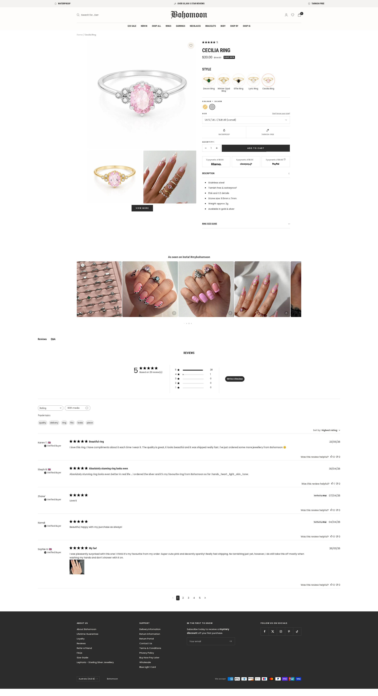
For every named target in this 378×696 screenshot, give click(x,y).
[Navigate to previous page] (173, 598)
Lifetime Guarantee (87, 633)
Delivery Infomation (150, 629)
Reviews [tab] (42, 339)
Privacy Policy (146, 652)
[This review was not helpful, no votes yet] (337, 457)
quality (42, 422)
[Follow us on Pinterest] (289, 631)
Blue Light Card (147, 667)
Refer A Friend (84, 648)
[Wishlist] (292, 15)
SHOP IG (246, 26)
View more (142, 208)
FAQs (79, 652)
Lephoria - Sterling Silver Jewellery (95, 662)
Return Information (149, 633)
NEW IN (144, 26)
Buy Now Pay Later (149, 657)
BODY (223, 26)
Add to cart (255, 148)
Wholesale (145, 662)
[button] (83, 289)
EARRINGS (180, 26)
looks (80, 422)
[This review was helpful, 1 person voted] (332, 484)
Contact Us (145, 643)
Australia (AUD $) (87, 678)
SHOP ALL (156, 26)
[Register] (230, 641)
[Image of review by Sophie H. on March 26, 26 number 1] (77, 567)
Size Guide (82, 657)
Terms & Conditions (150, 648)
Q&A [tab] (53, 339)
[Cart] (299, 15)
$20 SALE (132, 26)
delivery (54, 422)
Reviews (81, 643)
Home (80, 34)
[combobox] (50, 408)
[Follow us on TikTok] (297, 631)
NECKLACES (195, 26)
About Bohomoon (86, 629)
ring (64, 422)
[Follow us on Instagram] (281, 631)
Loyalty (80, 638)
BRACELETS (210, 26)
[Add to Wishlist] (190, 45)
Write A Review (235, 378)
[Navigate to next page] (205, 598)
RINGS (168, 26)
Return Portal (146, 638)
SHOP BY (234, 26)
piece (90, 422)
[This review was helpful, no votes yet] (331, 457)
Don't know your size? (281, 113)
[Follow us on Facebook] (265, 631)
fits (72, 422)
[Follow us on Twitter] (273, 631)
